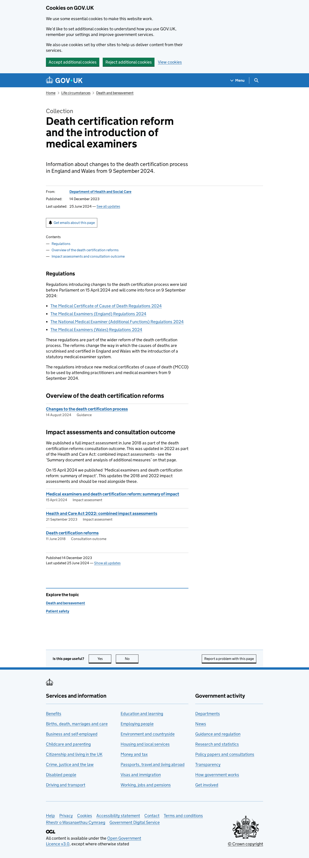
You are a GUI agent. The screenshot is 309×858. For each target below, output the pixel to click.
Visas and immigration (141, 774)
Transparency (208, 764)
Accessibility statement (118, 815)
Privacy (66, 815)
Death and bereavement (114, 93)
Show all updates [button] (107, 563)
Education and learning (142, 713)
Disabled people (61, 774)
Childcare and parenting (68, 744)
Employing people (137, 723)
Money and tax (134, 754)
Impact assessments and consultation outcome (88, 256)
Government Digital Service (134, 822)
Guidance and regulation (217, 734)
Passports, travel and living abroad (153, 764)
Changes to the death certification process (87, 409)
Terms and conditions (183, 815)
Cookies (84, 815)
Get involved (206, 784)
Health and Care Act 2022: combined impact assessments (101, 513)
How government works (217, 774)
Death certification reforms (72, 533)
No (131, 659)
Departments (207, 713)
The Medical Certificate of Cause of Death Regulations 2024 (106, 305)
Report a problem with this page (229, 659)
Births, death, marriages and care (77, 723)
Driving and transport (65, 784)
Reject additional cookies (128, 62)
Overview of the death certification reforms (85, 250)
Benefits (53, 713)
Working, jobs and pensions (146, 784)
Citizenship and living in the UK (74, 754)
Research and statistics (217, 744)
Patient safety (57, 611)
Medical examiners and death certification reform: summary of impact (112, 494)
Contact (151, 815)
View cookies (170, 62)
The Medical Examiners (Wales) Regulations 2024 (96, 329)
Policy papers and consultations (224, 754)
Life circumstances (75, 93)
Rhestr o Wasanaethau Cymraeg (75, 822)
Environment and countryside (148, 734)
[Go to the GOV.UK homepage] (64, 80)
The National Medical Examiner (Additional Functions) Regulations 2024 (117, 321)
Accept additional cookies (73, 62)
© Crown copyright (245, 843)
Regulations (61, 244)
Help (50, 815)
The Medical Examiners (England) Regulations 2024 (98, 313)
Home (50, 93)
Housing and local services (145, 744)
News (200, 723)
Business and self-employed (71, 734)
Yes (104, 659)
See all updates (108, 206)
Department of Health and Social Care (100, 192)
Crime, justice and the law (70, 764)
